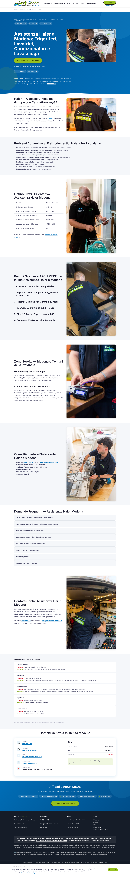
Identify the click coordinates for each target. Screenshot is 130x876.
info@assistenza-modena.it (50, 462)
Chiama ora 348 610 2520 (29, 60)
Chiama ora (110, 2)
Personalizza (101, 870)
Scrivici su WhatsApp (29, 750)
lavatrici (50, 118)
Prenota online (91, 3)
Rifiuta (92, 870)
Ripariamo (47, 3)
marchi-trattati (31, 9)
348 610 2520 (27, 744)
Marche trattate (58, 3)
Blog (68, 3)
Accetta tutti (113, 870)
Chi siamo (75, 3)
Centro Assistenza (19, 9)
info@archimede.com (100, 862)
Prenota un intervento (29, 763)
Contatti (82, 3)
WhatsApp (21, 71)
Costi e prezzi (97, 827)
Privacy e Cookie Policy (100, 829)
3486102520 (51, 84)
